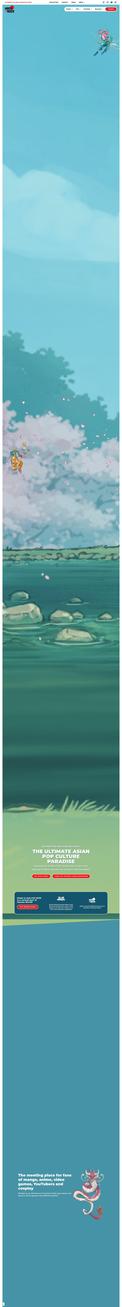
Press (73, 2)
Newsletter (53, 2)
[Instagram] (107, 2)
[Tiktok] (115, 2)
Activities (87, 9)
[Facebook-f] (103, 2)
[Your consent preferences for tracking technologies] (2, 1304)
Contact (65, 2)
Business (98, 9)
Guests (68, 9)
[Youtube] (111, 2)
